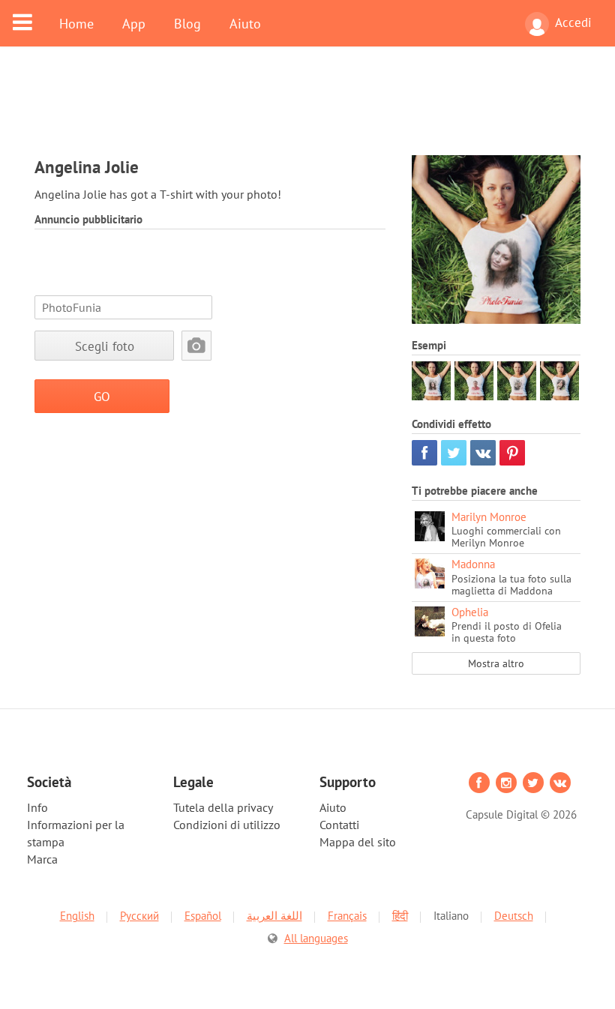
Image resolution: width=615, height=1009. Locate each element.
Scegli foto (104, 346)
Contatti (339, 824)
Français (347, 916)
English (77, 916)
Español (202, 916)
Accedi (573, 22)
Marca (42, 859)
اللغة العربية (274, 916)
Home (76, 23)
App (134, 23)
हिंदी (400, 916)
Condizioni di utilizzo (226, 824)
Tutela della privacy (223, 807)
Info (37, 807)
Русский (139, 916)
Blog (187, 23)
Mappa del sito (358, 841)
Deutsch (513, 916)
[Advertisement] (307, 110)
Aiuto (245, 23)
